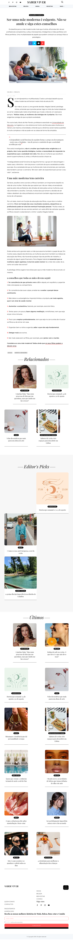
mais (61, 6)
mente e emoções (21, 352)
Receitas (50, 6)
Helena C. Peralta (13, 92)
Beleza (26, 6)
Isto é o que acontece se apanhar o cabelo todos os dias (16, 863)
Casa (16, 435)
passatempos (9, 908)
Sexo (16, 817)
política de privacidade (17, 922)
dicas (10, 352)
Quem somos (9, 901)
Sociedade (24, 390)
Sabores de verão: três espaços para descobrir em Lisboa (48, 440)
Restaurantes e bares (48, 435)
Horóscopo (57, 390)
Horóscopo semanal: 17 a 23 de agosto (52, 510)
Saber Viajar (20, 590)
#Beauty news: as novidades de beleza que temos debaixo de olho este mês (57, 781)
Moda (37, 6)
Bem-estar (12, 6)
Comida (39, 899)
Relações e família (36, 15)
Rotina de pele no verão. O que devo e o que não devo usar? (56, 654)
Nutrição (48, 857)
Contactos (8, 904)
